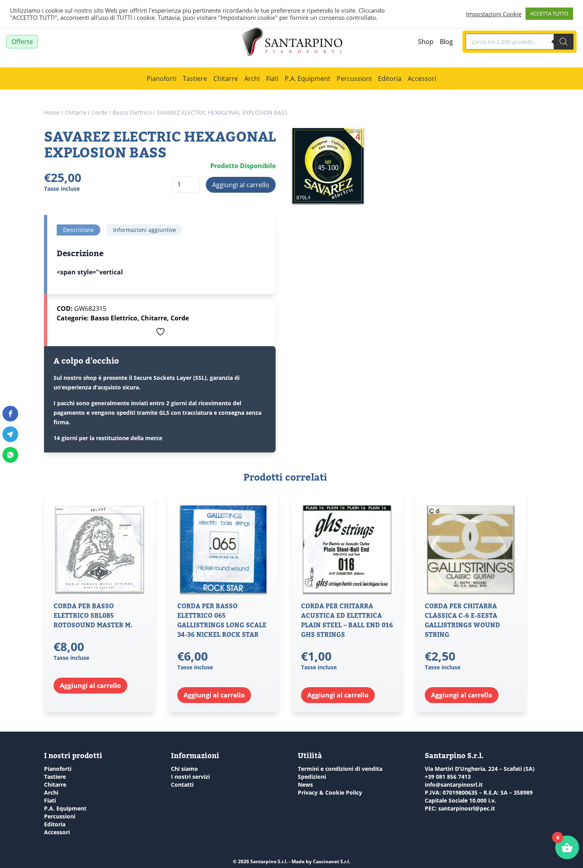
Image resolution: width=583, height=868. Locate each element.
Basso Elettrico (132, 112)
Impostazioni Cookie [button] (494, 13)
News (305, 784)
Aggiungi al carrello (240, 184)
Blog (446, 41)
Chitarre (225, 78)
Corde (99, 112)
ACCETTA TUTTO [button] (549, 13)
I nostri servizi (190, 776)
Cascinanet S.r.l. (331, 861)
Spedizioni (312, 776)
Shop (425, 41)
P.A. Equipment (307, 78)
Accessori (422, 78)
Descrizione (78, 230)
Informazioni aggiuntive (144, 230)
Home (51, 112)
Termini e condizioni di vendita (340, 768)
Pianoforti (161, 78)
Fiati (272, 78)
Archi (252, 78)
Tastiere (195, 78)
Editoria (389, 78)
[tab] (78, 230)
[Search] (563, 42)
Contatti (182, 784)
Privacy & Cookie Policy (330, 792)
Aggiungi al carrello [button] (90, 685)
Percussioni (354, 78)
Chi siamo (184, 768)
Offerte (22, 41)
